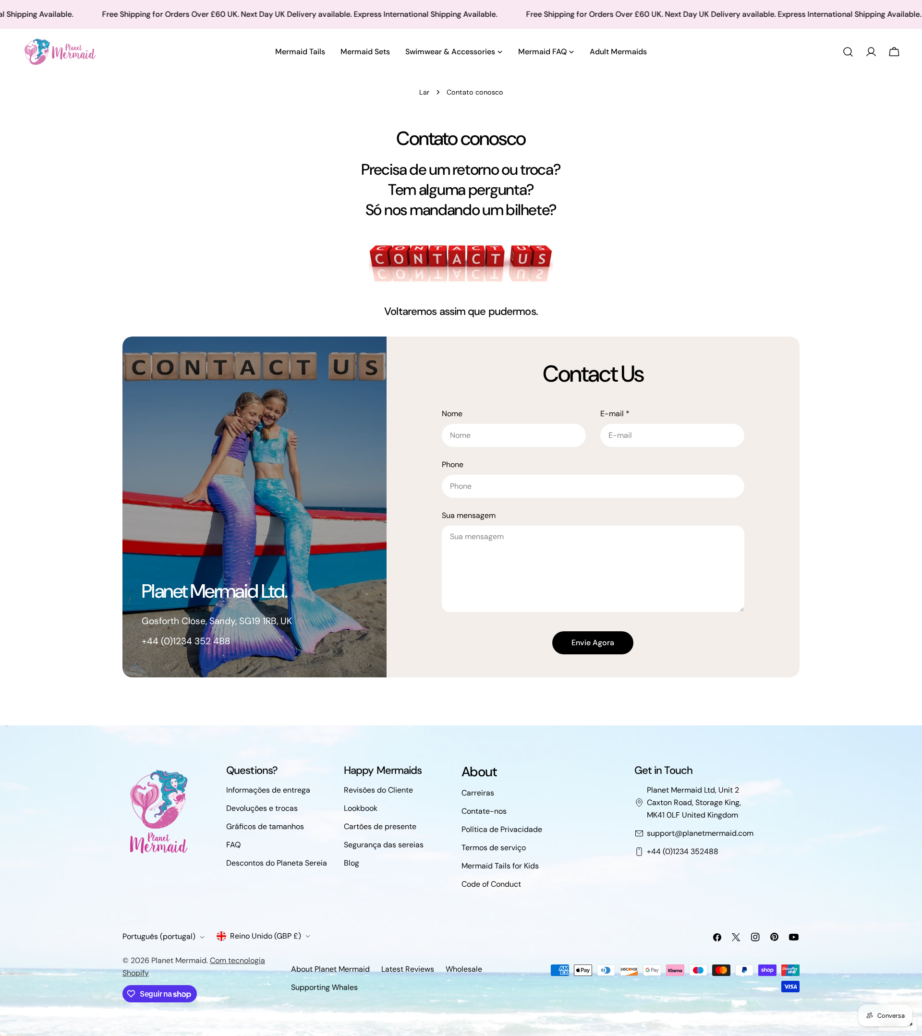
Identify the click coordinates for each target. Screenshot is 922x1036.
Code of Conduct (491, 884)
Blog (351, 863)
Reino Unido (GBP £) (265, 936)
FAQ (233, 845)
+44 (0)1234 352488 (682, 851)
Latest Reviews (407, 969)
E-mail (615, 414)
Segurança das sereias (384, 845)
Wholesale (464, 969)
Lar (424, 92)
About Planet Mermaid (330, 969)
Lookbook (360, 808)
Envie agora (592, 643)
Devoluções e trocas (262, 808)
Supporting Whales (324, 987)
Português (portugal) (158, 937)
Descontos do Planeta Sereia (276, 863)
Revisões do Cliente (378, 790)
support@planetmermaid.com (700, 833)
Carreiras (477, 793)
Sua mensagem (469, 515)
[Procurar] (848, 51)
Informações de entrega (268, 790)
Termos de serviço (493, 848)
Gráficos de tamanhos (265, 826)
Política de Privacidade (501, 829)
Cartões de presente (380, 826)
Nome (452, 414)
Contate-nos (484, 811)
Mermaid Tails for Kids (500, 866)
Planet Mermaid (178, 960)
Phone (452, 464)
